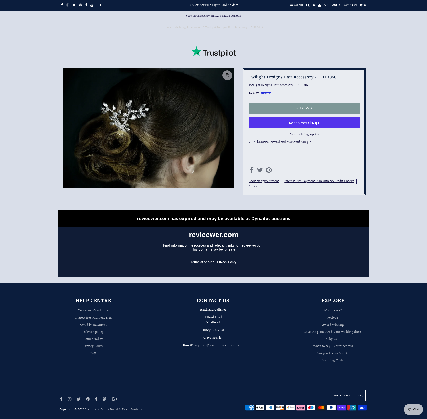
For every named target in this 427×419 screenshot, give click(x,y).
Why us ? (333, 339)
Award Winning (333, 324)
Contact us (256, 186)
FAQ (93, 353)
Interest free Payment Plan (93, 317)
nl (326, 5)
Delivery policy (93, 332)
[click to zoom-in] (227, 75)
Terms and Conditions (93, 310)
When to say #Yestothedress (333, 346)
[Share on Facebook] (252, 171)
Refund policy (93, 339)
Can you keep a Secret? (332, 353)
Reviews (332, 317)
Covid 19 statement (93, 324)
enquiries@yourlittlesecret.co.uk (216, 345)
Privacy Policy (93, 346)
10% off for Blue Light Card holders (213, 5)
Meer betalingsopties (304, 134)
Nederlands (342, 395)
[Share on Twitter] (260, 171)
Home (167, 28)
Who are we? (333, 310)
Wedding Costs (332, 360)
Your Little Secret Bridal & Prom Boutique (213, 16)
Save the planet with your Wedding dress (332, 332)
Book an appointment (264, 181)
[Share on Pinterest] (269, 171)
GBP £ (336, 5)
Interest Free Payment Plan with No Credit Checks (319, 181)
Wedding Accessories (188, 28)
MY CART (355, 5)
